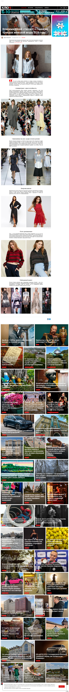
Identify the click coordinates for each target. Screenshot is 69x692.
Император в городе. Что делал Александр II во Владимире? (51, 335)
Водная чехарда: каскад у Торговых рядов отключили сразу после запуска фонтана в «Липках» (17, 561)
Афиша (47, 7)
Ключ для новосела (40, 615)
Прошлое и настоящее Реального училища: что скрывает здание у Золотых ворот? (51, 426)
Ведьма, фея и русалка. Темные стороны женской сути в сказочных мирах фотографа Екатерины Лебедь (51, 516)
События (23, 7)
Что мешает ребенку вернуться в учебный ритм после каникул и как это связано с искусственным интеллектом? (17, 651)
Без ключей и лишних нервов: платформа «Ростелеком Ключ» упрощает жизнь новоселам (51, 606)
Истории (30, 7)
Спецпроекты (39, 7)
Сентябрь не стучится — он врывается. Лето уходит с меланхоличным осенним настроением (51, 471)
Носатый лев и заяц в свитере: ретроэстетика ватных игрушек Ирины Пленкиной (17, 380)
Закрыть (62, 686)
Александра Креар (18, 42)
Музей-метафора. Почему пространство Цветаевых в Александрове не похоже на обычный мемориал (51, 380)
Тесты (37, 344)
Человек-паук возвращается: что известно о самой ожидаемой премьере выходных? (17, 516)
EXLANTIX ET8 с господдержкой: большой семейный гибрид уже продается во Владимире (51, 651)
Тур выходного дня (51, 367)
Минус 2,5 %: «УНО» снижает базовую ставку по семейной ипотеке (17, 606)
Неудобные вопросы (52, 457)
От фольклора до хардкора (53, 412)
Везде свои (4, 638)
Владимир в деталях (29, 367)
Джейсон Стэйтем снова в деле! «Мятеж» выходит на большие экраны (17, 335)
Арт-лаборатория (5, 389)
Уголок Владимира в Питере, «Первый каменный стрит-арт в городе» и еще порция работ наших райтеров (17, 471)
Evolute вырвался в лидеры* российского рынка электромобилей (17, 426)
